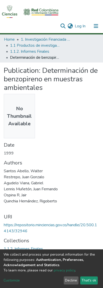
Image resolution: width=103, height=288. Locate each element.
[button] (70, 26)
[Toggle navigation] (96, 26)
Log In (80, 26)
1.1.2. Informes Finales (29, 51)
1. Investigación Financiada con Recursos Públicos (46, 39)
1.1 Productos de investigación (35, 45)
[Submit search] (63, 26)
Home (9, 39)
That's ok (89, 280)
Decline (71, 280)
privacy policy (64, 270)
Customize (12, 280)
